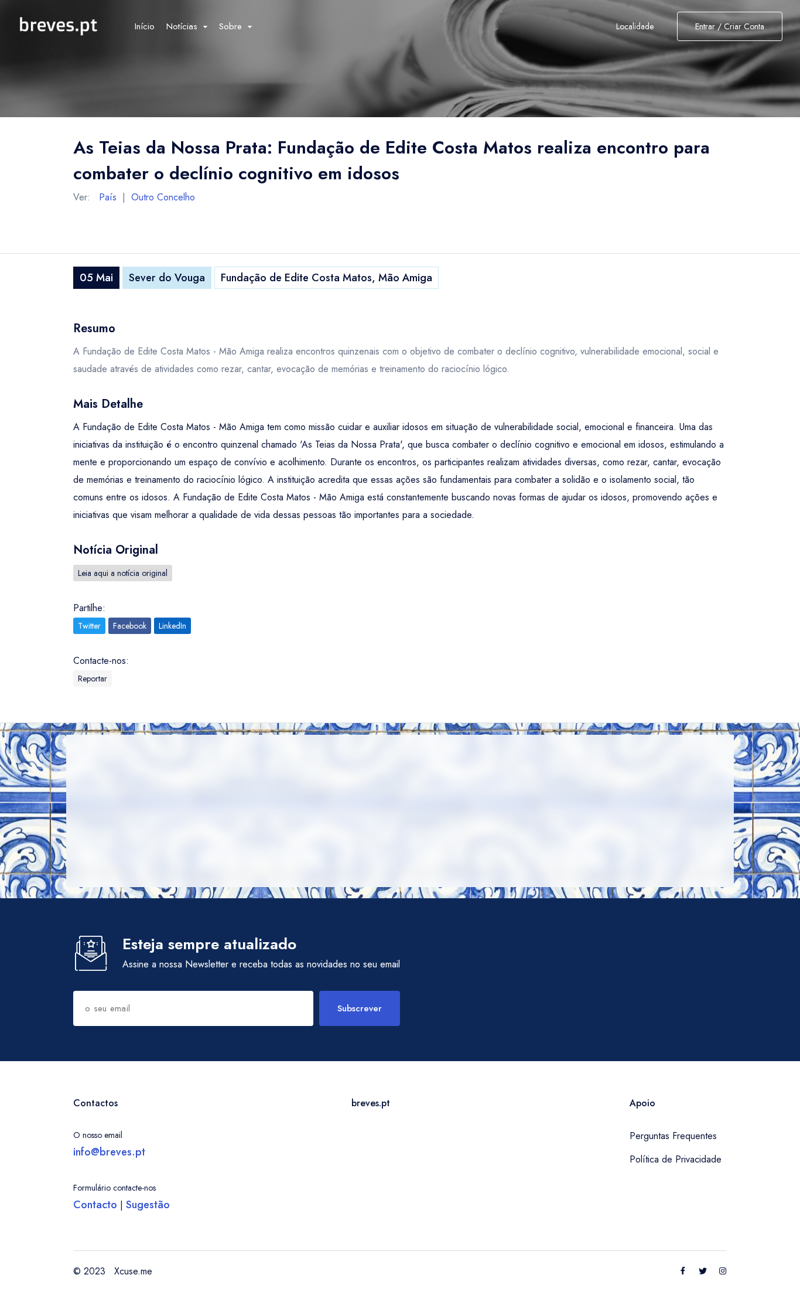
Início (145, 26)
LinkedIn (172, 626)
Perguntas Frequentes (673, 1136)
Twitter (89, 626)
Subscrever (359, 1008)
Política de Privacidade (676, 1159)
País (108, 197)
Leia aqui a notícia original (122, 573)
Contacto (95, 1204)
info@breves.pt (109, 1152)
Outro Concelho (163, 197)
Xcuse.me (133, 1271)
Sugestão (148, 1204)
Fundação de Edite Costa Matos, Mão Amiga (326, 277)
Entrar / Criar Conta (729, 26)
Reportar (92, 678)
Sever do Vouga (167, 277)
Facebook (129, 626)
